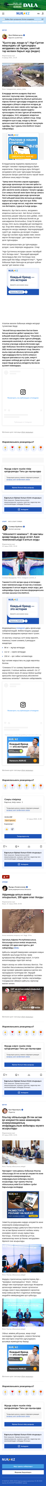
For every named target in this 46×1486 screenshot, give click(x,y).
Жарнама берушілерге (23, 1472)
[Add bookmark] (41, 846)
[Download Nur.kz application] (23, 5)
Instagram (24, 509)
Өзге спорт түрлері (15, 521)
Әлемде (5, 882)
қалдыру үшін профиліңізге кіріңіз (18, 479)
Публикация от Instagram (23, 422)
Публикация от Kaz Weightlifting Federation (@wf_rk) (23, 735)
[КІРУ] (43, 13)
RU (38, 13)
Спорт (4, 521)
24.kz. (16, 948)
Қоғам (4, 30)
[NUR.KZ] (23, 13)
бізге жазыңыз (27, 432)
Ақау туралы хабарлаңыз (23, 1466)
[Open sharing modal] (29, 846)
